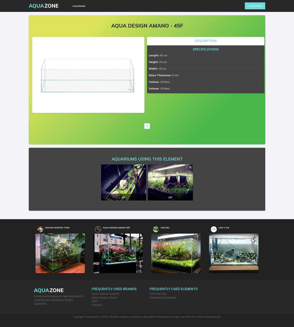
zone (49, 290)
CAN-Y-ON (223, 227)
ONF (94, 301)
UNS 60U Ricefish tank (57, 227)
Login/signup (255, 6)
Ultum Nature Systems (105, 293)
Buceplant (149, 316)
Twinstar (97, 305)
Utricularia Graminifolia (163, 297)
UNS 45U (165, 227)
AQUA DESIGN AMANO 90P (116, 227)
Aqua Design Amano (104, 297)
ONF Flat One (158, 293)
